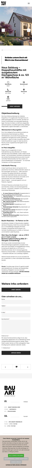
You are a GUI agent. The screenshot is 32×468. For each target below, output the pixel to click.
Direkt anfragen (15, 106)
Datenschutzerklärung (13, 465)
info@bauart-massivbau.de (15, 421)
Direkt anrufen (16, 289)
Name (3, 299)
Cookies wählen (16, 462)
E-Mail (3, 312)
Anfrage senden (16, 353)
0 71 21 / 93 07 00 (13, 423)
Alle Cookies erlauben (16, 455)
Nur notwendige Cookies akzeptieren (16, 458)
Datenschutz (5, 335)
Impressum (23, 465)
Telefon (3, 305)
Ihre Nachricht (5, 319)
